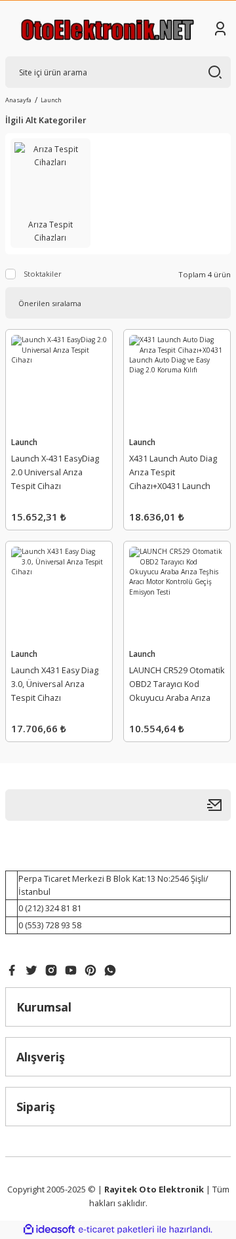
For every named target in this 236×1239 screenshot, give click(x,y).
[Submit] (219, 805)
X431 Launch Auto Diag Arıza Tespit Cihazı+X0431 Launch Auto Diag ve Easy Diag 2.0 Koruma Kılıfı (173, 474)
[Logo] (107, 28)
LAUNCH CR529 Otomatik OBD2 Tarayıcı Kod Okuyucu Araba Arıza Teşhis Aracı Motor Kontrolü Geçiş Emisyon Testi (177, 685)
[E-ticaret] (116, 1229)
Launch (51, 100)
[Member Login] (220, 28)
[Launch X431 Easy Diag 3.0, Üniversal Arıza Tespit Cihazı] (59, 594)
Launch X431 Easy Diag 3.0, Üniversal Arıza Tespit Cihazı (54, 683)
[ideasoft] (49, 1230)
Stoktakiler (43, 274)
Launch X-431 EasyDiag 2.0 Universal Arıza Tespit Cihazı (55, 472)
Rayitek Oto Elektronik (154, 1189)
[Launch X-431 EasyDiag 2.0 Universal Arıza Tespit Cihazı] (59, 383)
